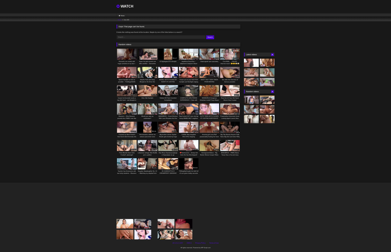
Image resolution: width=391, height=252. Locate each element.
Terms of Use (214, 243)
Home (123, 15)
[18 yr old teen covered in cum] (142, 223)
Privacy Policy (200, 243)
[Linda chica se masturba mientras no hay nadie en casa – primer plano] (251, 119)
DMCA (189, 243)
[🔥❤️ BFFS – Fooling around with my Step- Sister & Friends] (267, 63)
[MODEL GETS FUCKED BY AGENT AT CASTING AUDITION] (142, 234)
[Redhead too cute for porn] (251, 63)
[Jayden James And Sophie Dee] (166, 223)
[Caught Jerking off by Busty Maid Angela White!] (183, 234)
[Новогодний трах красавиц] (251, 109)
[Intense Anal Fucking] (267, 119)
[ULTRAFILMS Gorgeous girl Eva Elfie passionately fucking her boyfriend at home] (251, 72)
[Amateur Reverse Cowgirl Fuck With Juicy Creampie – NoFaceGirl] (267, 109)
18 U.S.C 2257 (177, 243)
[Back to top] (384, 246)
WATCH (126, 6)
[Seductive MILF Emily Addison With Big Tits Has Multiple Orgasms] (251, 100)
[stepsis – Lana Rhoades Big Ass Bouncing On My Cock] (124, 223)
